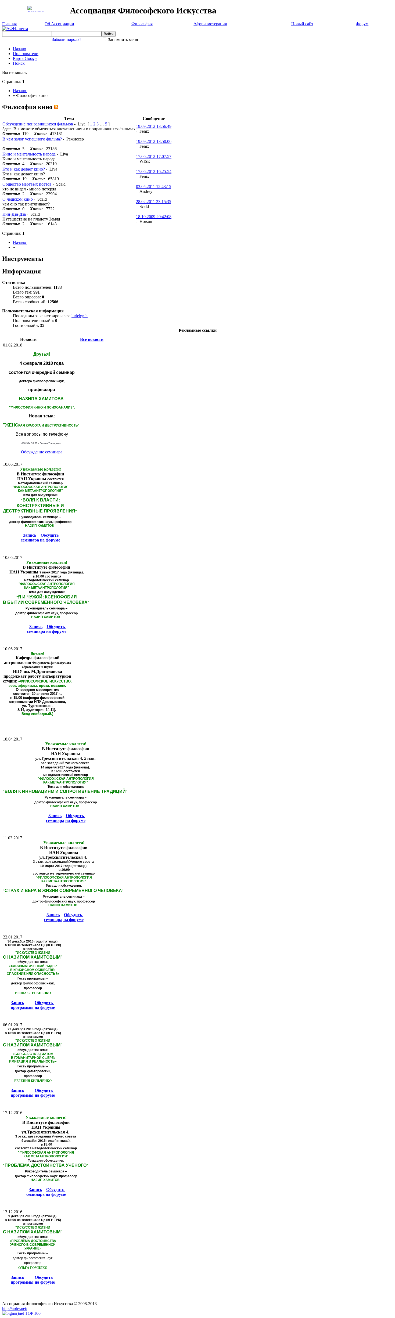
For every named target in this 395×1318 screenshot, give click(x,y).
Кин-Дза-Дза (14, 214)
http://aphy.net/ (14, 1308)
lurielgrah (79, 315)
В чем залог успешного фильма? (32, 139)
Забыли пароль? (66, 39)
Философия (142, 23)
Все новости (91, 339)
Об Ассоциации (59, 23)
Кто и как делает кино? (23, 169)
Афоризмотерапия (210, 23)
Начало (19, 48)
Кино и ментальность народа (29, 154)
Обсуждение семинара (41, 452)
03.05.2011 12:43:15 (153, 186)
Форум (362, 23)
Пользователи (25, 53)
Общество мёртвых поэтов (27, 184)
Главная (9, 23)
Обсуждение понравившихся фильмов (37, 124)
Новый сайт (302, 23)
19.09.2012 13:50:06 (153, 141)
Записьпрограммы (22, 1005)
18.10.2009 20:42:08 (153, 216)
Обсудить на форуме (50, 537)
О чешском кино (17, 199)
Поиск (19, 63)
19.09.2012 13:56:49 (153, 126)
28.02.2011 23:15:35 (153, 201)
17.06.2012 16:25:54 (153, 171)
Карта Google (25, 58)
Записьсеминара (30, 537)
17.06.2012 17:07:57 (153, 156)
